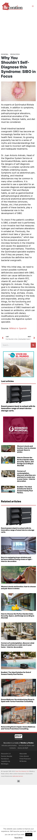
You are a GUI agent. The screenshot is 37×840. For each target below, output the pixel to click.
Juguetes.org (5, 761)
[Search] (33, 345)
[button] (18, 781)
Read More (18, 838)
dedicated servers (18, 776)
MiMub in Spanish (18, 328)
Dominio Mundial (6, 756)
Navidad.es (5, 759)
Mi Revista (23, 761)
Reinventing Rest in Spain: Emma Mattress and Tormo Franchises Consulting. (18, 728)
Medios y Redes (27, 743)
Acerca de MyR (23, 748)
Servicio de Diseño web (26, 745)
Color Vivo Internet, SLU (22, 771)
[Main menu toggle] (33, 6)
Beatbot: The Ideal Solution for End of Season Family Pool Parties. (25, 490)
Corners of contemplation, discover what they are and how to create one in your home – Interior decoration (26, 476)
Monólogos (4, 764)
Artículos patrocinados (9, 745)
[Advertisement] (18, 32)
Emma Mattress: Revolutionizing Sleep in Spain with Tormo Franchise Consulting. (17, 700)
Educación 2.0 (6, 753)
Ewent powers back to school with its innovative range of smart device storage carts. (18, 408)
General (5, 54)
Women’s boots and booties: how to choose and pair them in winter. (26, 449)
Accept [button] (29, 834)
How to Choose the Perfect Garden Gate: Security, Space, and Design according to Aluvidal (25, 462)
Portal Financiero (25, 759)
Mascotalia (23, 753)
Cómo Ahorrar (24, 756)
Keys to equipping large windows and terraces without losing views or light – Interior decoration (16, 559)
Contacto (12, 748)
